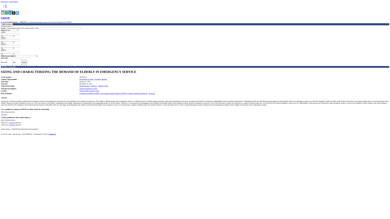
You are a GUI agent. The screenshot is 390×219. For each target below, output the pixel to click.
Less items (11, 112)
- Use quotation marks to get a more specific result (19, 28)
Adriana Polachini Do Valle (88, 89)
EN (6, 7)
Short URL (4, 2)
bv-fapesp (4, 22)
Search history (13, 2)
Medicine (94, 86)
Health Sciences (84, 86)
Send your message (7, 10)
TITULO (4, 114)
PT (6, 5)
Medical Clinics (103, 86)
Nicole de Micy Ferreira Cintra (89, 91)
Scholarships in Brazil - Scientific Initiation (93, 79)
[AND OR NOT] (3, 32)
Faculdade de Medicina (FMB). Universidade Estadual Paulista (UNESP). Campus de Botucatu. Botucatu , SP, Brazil (117, 93)
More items (4, 112)
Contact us (52, 134)
